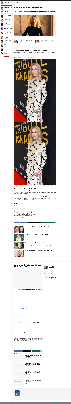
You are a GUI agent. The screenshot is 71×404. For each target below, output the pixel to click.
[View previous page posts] (34, 47)
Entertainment (16, 2)
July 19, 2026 (29, 381)
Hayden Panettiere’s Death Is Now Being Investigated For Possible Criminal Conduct (8, 33)
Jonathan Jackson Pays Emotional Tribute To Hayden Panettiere (26, 40)
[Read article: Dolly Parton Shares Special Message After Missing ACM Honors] (37, 41)
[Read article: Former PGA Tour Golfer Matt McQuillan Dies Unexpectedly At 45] (16, 322)
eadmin (26, 357)
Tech (11, 2)
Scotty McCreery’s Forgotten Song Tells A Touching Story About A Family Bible (8, 24)
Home (6, 2)
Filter (10, 4)
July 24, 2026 (29, 374)
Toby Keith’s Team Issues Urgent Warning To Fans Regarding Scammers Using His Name (36, 322)
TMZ (14, 192)
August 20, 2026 (20, 41)
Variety (18, 57)
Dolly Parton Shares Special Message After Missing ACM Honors (7, 12)
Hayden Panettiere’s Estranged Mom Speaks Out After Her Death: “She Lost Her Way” (8, 37)
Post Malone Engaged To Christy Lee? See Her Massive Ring (21, 44)
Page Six (46, 52)
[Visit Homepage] (2, 2)
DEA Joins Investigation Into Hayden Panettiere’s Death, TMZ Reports (7, 20)
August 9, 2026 (20, 322)
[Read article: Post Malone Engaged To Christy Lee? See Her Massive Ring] (19, 245)
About (1, 0)
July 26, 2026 (33, 323)
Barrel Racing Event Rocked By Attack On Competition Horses (52, 272)
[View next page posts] (36, 47)
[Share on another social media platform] (55, 11)
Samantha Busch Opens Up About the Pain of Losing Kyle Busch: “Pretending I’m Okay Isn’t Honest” (33, 372)
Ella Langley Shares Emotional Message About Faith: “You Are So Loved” (8, 28)
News (8, 2)
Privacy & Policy (3, 0)
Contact (6, 0)
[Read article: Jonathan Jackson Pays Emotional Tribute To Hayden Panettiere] (16, 41)
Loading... (6, 56)
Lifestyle (21, 2)
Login (69, 0)
